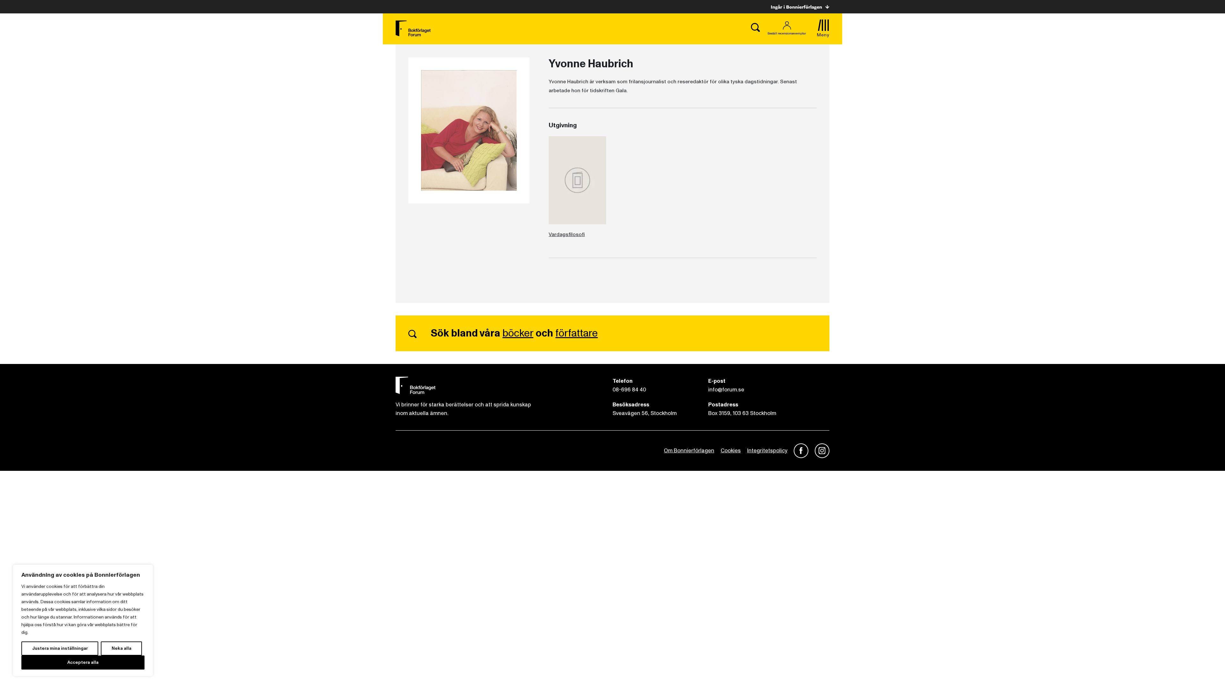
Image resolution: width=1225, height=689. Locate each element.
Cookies (731, 450)
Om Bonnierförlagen (689, 450)
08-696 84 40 (629, 389)
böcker (517, 333)
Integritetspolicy (767, 450)
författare (576, 333)
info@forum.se (726, 389)
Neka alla (121, 648)
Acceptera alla (83, 662)
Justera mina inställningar (60, 648)
